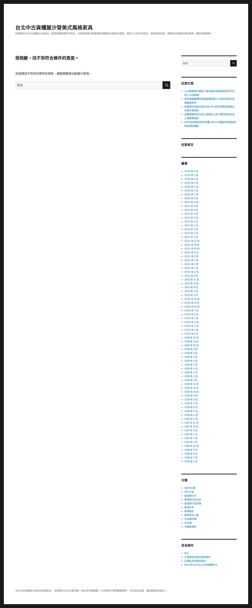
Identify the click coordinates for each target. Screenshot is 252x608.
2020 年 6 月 (191, 314)
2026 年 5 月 (191, 182)
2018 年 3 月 (191, 418)
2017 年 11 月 (191, 426)
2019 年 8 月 (191, 353)
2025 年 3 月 (191, 229)
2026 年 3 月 (191, 190)
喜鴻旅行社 (190, 495)
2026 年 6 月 (191, 179)
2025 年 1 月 (191, 237)
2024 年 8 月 (191, 256)
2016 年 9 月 (191, 449)
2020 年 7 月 (191, 310)
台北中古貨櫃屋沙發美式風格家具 (54, 28)
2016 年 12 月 (191, 446)
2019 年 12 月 (191, 337)
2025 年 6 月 (191, 217)
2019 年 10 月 (191, 345)
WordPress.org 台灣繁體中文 (200, 564)
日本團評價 (190, 518)
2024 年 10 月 (192, 248)
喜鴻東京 (189, 511)
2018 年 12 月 (191, 384)
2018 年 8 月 (191, 399)
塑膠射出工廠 (191, 515)
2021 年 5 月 (191, 295)
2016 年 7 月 (190, 457)
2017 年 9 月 (190, 430)
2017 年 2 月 (190, 442)
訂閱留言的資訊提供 (195, 560)
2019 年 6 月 (191, 360)
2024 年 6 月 (191, 264)
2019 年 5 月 (190, 364)
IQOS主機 (189, 488)
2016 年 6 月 (191, 461)
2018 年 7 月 (191, 403)
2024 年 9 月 (191, 252)
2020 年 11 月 (191, 302)
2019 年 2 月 (191, 376)
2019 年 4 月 (191, 368)
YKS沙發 (189, 491)
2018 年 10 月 (191, 391)
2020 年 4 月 (191, 322)
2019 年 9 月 (191, 349)
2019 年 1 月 (190, 380)
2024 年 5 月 (191, 268)
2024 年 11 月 (191, 244)
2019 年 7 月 (190, 357)
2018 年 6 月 (191, 407)
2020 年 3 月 (191, 326)
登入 (186, 553)
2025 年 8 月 (191, 210)
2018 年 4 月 (191, 415)
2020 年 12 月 (192, 298)
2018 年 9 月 (191, 395)
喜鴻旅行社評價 (192, 503)
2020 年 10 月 (192, 306)
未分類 (187, 522)
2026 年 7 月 (191, 175)
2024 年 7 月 (191, 260)
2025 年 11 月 (191, 202)
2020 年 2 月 (191, 329)
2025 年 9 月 (191, 206)
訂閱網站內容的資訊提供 (197, 557)
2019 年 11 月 (191, 341)
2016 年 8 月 (191, 453)
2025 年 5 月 (191, 221)
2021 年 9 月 (191, 287)
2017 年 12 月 (191, 422)
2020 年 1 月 (191, 333)
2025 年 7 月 (191, 213)
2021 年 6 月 (191, 291)
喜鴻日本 (189, 507)
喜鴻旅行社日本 (192, 499)
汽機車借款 (190, 526)
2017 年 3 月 (190, 438)
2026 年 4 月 (191, 186)
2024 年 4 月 (191, 271)
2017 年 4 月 (191, 434)
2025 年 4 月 (191, 225)
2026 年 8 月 (191, 171)
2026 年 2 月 (191, 194)
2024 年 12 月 (192, 240)
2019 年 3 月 (191, 372)
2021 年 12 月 (191, 279)
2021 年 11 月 (191, 283)
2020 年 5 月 (191, 318)
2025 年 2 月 (191, 233)
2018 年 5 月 (191, 411)
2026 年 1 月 (191, 198)
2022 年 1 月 (191, 275)
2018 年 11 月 (191, 387)
